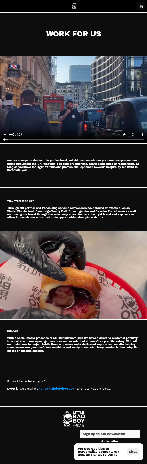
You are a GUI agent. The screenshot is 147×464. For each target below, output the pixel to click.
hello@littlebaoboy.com (57, 388)
